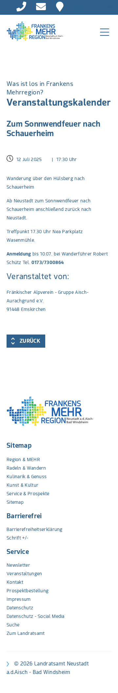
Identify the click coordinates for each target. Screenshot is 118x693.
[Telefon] (21, 6)
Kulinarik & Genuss (27, 476)
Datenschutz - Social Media (36, 616)
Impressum (19, 599)
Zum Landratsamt (26, 633)
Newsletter (18, 565)
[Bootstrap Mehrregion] (31, 31)
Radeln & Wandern (26, 468)
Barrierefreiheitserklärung (35, 529)
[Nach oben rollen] (104, 679)
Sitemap (19, 445)
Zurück (30, 341)
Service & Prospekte (28, 493)
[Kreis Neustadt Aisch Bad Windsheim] (60, 6)
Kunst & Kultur (22, 485)
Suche (13, 624)
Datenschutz (20, 607)
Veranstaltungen (24, 573)
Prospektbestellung (28, 590)
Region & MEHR (23, 459)
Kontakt (15, 582)
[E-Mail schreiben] (41, 6)
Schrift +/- (17, 537)
